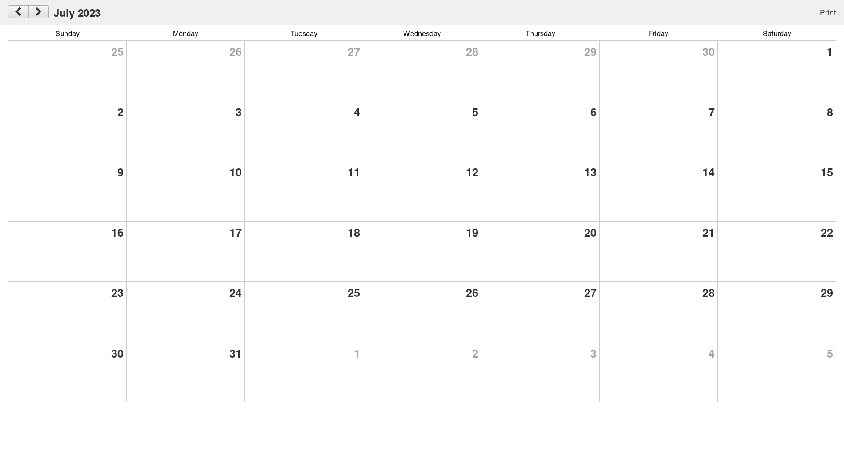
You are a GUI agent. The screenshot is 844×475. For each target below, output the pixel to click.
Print (828, 12)
